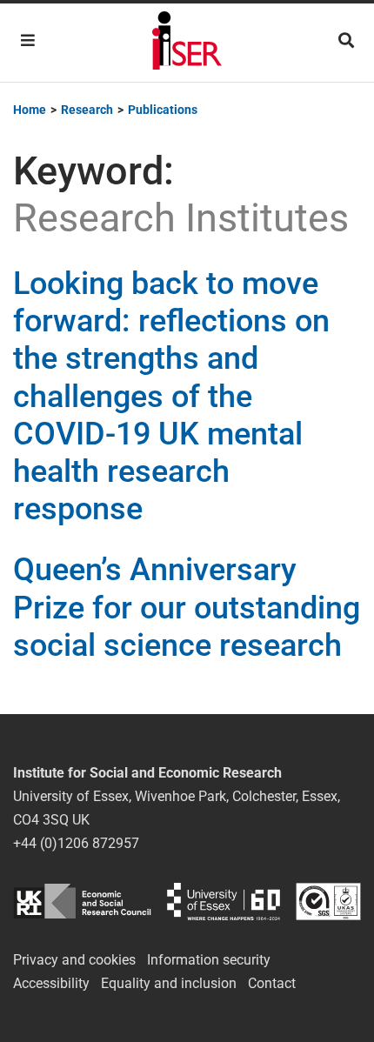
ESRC (82, 901)
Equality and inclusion (169, 983)
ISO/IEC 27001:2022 (328, 901)
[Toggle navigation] (28, 40)
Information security (208, 960)
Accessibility (51, 983)
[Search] (346, 40)
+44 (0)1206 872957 (76, 843)
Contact (272, 983)
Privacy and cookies (74, 960)
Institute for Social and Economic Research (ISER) (187, 42)
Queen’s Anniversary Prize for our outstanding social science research (186, 607)
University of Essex (223, 901)
